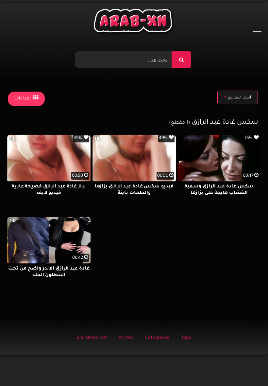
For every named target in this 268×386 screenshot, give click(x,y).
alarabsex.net (92, 338)
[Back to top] (247, 366)
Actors (126, 338)
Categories (157, 338)
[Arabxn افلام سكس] (134, 22)
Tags (186, 338)
